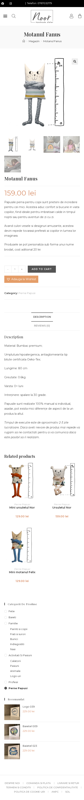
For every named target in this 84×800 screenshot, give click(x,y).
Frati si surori (18, 634)
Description (42, 316)
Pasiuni (14, 665)
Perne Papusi (27, 293)
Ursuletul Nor (61, 507)
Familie (13, 623)
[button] (5, 16)
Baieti (12, 617)
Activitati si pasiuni (20, 655)
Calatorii (15, 660)
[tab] (42, 317)
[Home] (23, 41)
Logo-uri (15, 676)
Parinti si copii (18, 629)
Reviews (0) (42, 325)
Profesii (13, 682)
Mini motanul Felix (22, 572)
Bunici (14, 639)
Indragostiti (17, 644)
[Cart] (80, 16)
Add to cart (42, 269)
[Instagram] (10, 3)
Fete (12, 611)
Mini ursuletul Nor (22, 507)
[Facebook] (2, 3)
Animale (15, 670)
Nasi (12, 649)
